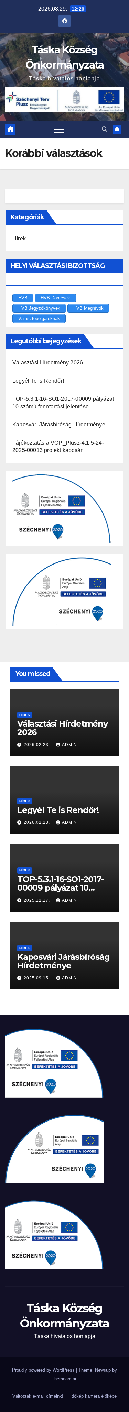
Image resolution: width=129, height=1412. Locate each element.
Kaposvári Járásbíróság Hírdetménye (58, 425)
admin (69, 744)
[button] (104, 129)
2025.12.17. (37, 900)
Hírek (19, 238)
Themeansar (64, 1379)
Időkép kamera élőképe (93, 1396)
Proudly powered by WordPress (44, 1370)
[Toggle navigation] (59, 129)
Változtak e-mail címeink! (37, 1396)
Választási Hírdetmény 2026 (47, 363)
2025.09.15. (37, 978)
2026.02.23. (37, 744)
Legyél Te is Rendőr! (38, 381)
